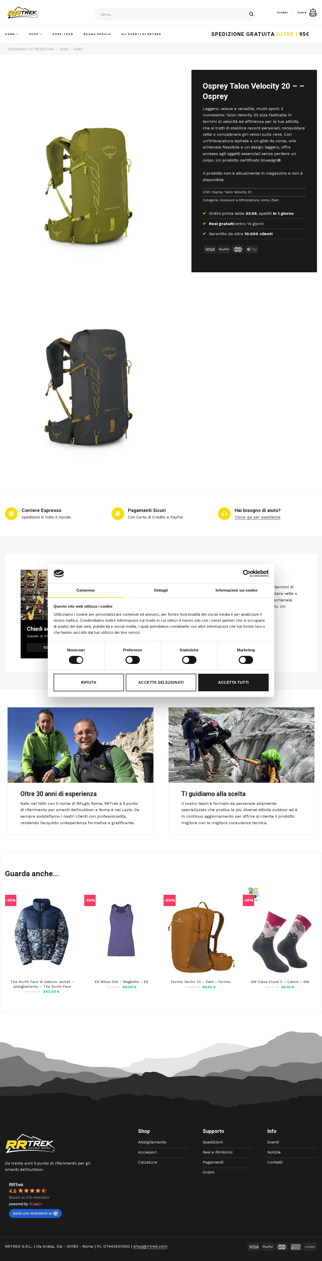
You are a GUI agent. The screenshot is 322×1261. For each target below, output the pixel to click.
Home (10, 34)
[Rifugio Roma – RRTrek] (35, 12)
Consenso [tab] (85, 590)
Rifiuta (88, 682)
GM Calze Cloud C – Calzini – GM (280, 982)
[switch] (133, 660)
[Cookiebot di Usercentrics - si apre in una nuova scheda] (247, 573)
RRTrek (16, 1184)
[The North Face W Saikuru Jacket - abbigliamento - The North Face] (42, 931)
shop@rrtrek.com (150, 1246)
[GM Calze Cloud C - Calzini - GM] (280, 931)
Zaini (64, 49)
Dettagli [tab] (161, 590)
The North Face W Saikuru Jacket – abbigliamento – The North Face (42, 984)
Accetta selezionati (161, 682)
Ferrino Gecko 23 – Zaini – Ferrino (201, 982)
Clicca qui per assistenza (257, 517)
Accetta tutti (233, 682)
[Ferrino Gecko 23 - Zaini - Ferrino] (201, 931)
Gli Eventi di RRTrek (141, 34)
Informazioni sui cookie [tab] (236, 590)
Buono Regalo (97, 34)
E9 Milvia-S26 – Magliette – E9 (121, 982)
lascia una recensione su (32, 1213)
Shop (33, 34)
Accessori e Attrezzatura (31, 49)
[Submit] (251, 14)
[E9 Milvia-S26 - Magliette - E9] (121, 931)
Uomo (78, 49)
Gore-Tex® (62, 34)
